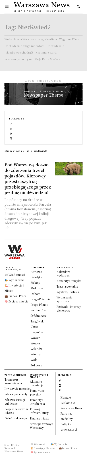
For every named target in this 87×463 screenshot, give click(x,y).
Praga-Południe (40, 299)
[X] (11, 138)
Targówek (37, 321)
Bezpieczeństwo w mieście (16, 411)
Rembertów (38, 310)
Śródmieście (38, 316)
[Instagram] (11, 128)
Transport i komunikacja (13, 381)
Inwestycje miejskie (16, 388)
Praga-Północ (39, 304)
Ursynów (37, 332)
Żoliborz (36, 365)
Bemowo (36, 272)
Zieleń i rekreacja (15, 418)
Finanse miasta (39, 418)
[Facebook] (11, 124)
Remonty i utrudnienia (37, 401)
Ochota (35, 294)
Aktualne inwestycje (36, 383)
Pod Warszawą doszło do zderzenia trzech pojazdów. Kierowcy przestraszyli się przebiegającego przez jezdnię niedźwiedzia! (27, 178)
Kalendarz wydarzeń (63, 273)
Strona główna (13, 151)
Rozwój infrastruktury (39, 411)
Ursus (34, 326)
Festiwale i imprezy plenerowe (68, 308)
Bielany (35, 282)
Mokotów (37, 288)
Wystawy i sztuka (67, 292)
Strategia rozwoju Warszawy (41, 425)
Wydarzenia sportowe (64, 299)
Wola (34, 360)
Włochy (36, 354)
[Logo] (43, 252)
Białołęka (36, 277)
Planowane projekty (37, 392)
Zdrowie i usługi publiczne (14, 401)
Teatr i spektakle (67, 286)
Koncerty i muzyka (68, 281)
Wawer (35, 338)
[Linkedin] (11, 133)
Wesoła (35, 343)
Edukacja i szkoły (15, 394)
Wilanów (36, 349)
